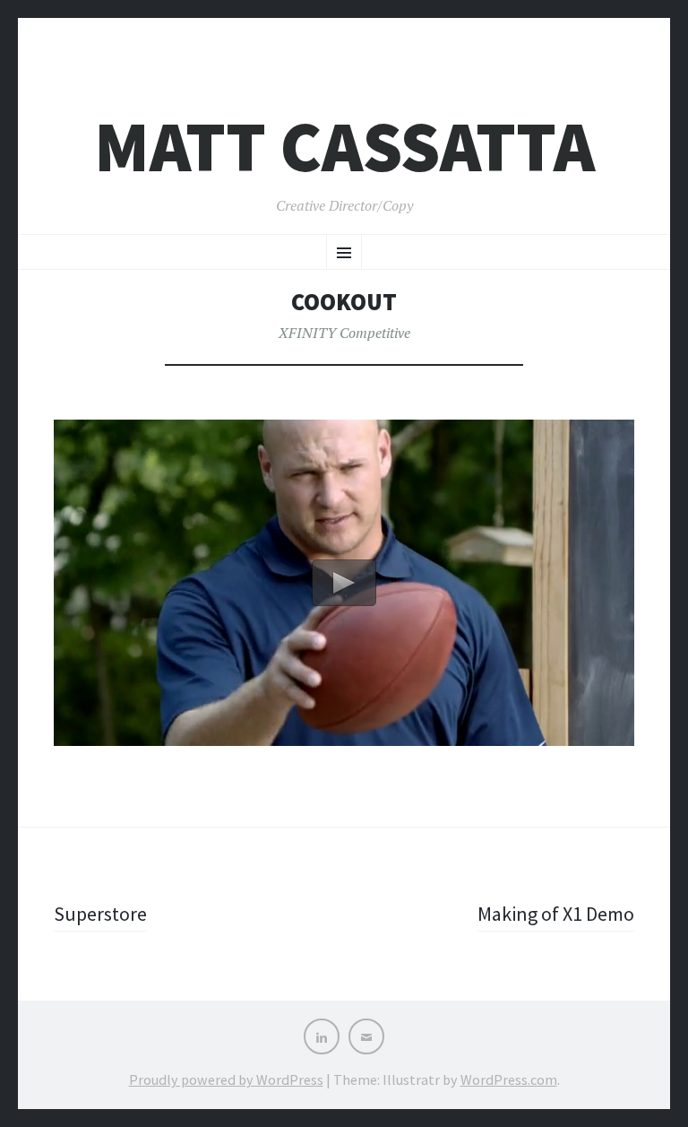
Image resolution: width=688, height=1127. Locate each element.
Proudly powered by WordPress (226, 1079)
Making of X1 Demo (555, 913)
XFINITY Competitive (344, 332)
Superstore (100, 913)
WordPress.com (508, 1079)
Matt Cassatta (344, 147)
